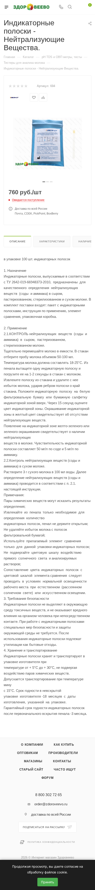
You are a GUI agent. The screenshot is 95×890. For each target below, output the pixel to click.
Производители (63, 753)
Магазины (33, 761)
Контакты (62, 761)
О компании (32, 744)
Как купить (64, 744)
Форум (48, 778)
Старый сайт (31, 769)
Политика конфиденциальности (51, 842)
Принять (47, 882)
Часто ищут (65, 769)
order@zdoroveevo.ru (50, 804)
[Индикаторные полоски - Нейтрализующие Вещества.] (47, 143)
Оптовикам (27, 753)
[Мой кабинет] (78, 7)
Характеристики (52, 241)
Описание (17, 241)
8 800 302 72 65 (48, 795)
